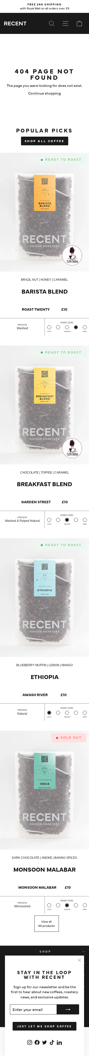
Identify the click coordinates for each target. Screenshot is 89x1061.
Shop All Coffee (45, 141)
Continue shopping (44, 93)
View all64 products (46, 923)
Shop (45, 951)
